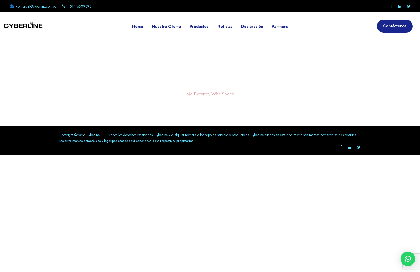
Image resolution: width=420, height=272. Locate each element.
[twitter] (408, 6)
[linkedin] (399, 6)
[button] (408, 259)
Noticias (224, 26)
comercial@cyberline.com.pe (36, 6)
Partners (280, 26)
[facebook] (391, 6)
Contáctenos (395, 26)
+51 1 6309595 (79, 6)
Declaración (252, 26)
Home (137, 26)
